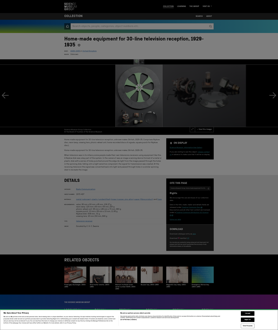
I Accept (247, 313)
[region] (139, 320)
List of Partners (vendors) (128, 319)
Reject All (248, 319)
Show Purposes (248, 326)
